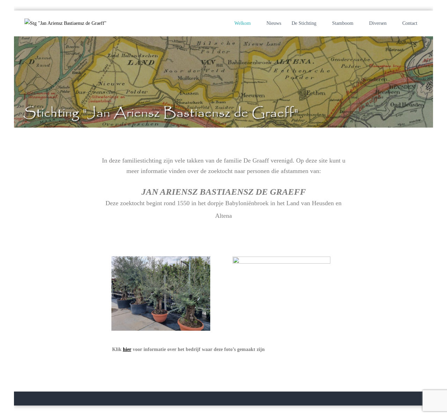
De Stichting (304, 23)
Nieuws (273, 23)
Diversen (378, 23)
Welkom (242, 23)
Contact (409, 23)
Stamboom (342, 23)
